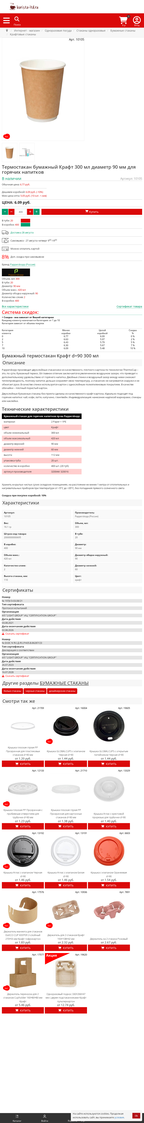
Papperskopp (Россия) (22, 264)
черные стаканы (35, 691)
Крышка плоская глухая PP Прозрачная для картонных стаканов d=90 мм (66, 813)
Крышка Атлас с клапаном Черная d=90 (23, 874)
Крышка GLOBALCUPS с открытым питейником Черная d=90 (109, 753)
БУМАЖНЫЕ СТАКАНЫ (64, 683)
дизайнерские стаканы (62, 691)
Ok (136, 1115)
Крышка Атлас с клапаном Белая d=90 (66, 874)
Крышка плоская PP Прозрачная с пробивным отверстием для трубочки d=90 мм (23, 813)
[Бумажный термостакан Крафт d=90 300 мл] (9, 152)
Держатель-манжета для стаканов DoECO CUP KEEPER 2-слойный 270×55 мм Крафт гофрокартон (23, 935)
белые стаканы (12, 691)
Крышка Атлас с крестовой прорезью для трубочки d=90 (109, 815)
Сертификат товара (129, 306)
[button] (137, 20)
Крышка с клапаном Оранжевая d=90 (109, 874)
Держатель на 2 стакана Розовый (109, 938)
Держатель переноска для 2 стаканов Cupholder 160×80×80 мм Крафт (22, 997)
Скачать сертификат (17, 633)
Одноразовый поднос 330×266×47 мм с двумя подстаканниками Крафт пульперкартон (66, 997)
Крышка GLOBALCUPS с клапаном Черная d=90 (66, 753)
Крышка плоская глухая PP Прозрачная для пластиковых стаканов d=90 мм (23, 751)
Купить (25, 764)
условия (119, 1117)
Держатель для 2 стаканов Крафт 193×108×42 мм (66, 936)
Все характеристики (15, 306)
